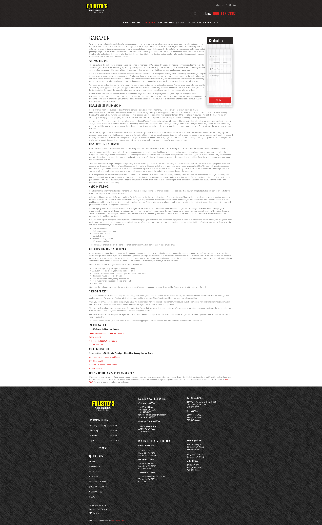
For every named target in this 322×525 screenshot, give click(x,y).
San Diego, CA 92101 (196, 404)
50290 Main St (95, 337)
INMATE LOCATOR (98, 481)
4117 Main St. (144, 450)
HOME (92, 461)
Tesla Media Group (119, 520)
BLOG (92, 496)
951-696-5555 (144, 481)
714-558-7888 (144, 431)
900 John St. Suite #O (196, 454)
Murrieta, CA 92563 (147, 409)
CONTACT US (95, 491)
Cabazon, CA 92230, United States (103, 341)
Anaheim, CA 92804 (147, 428)
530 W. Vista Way (194, 415)
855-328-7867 (224, 13)
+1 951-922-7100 (96, 344)
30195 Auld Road (146, 407)
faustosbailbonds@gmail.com (152, 414)
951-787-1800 (151, 455)
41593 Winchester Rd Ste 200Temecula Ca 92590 (152, 478)
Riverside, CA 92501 (147, 453)
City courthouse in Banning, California (104, 357)
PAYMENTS (94, 466)
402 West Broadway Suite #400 (201, 402)
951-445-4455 (144, 412)
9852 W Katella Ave (147, 426)
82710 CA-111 (193, 465)
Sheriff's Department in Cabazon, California (106, 333)
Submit (220, 100)
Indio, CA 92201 (194, 467)
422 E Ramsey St (194, 444)
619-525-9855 (193, 407)
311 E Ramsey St (96, 361)
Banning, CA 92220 (195, 447)
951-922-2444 (193, 449)
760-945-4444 (193, 420)
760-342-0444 (193, 470)
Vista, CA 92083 (194, 417)
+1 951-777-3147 (96, 368)
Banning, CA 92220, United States (103, 365)
